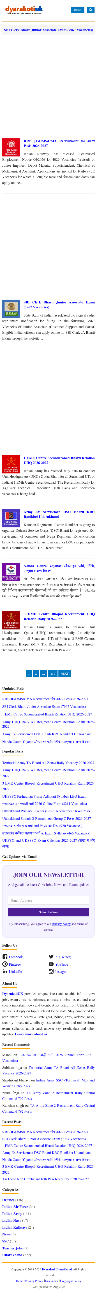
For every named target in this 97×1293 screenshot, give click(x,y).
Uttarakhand (12, 1254)
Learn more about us (31, 1034)
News (6, 1234)
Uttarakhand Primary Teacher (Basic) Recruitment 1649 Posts (46, 810)
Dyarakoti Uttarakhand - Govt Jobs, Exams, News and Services (24, 10)
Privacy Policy (34, 1281)
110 (53, 673)
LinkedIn (15, 971)
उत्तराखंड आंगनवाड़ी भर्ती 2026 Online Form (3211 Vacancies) (44, 803)
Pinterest (15, 964)
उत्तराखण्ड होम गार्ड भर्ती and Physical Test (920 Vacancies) (42, 825)
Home (19, 1281)
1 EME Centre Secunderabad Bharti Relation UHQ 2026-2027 (59, 460)
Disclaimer (51, 1281)
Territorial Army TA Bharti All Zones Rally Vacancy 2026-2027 (48, 762)
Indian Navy (11, 1220)
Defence (8, 1199)
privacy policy (61, 924)
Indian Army (12, 1213)
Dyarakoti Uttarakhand (57, 1269)
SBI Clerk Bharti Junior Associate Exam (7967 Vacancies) (59, 304)
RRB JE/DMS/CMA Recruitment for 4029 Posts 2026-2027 (59, 143)
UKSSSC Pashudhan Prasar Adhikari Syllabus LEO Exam (44, 796)
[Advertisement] (48, 86)
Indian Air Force (15, 1206)
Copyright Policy (70, 1281)
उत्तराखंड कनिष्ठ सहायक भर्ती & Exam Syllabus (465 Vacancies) (46, 833)
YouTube (61, 964)
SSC (5, 1241)
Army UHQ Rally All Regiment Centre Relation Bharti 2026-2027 (48, 723)
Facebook (16, 956)
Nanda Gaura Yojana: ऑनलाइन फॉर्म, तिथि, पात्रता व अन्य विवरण (59, 568)
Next (65, 673)
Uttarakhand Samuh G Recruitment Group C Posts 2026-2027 (46, 818)
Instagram (62, 971)
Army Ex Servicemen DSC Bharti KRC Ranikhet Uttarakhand (59, 514)
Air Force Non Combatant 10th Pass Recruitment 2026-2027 (45, 1179)
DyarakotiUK (12, 993)
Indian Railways (14, 1227)
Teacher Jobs (12, 1248)
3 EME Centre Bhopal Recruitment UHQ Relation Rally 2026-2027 (59, 616)
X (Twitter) (63, 956)
